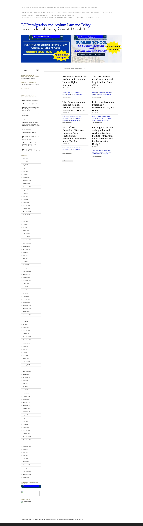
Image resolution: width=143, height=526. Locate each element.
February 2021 (26, 299)
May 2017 (25, 424)
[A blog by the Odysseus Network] (31, 488)
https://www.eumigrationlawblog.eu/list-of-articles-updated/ (78, 12)
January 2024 (26, 208)
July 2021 (25, 286)
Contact (74, 10)
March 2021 (26, 296)
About (24, 5)
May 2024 (25, 199)
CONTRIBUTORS (85, 10)
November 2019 (27, 340)
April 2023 (25, 227)
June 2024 (25, 196)
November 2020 (27, 308)
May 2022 (25, 258)
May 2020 (25, 321)
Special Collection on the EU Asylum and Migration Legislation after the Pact (47, 17)
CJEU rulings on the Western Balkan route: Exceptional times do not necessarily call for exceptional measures (59, 7)
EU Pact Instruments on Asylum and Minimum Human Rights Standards (74, 80)
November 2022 (27, 243)
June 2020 (25, 318)
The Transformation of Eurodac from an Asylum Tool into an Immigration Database (74, 106)
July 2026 (25, 158)
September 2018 (27, 377)
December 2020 (27, 305)
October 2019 (26, 343)
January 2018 (26, 399)
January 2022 (26, 268)
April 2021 (25, 293)
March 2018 (26, 393)
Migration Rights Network (29, 132)
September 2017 (27, 411)
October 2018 (26, 374)
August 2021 (26, 283)
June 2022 (25, 255)
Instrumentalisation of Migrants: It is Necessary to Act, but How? (103, 106)
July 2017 (25, 418)
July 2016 (25, 449)
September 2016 (27, 446)
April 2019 (25, 355)
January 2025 (26, 177)
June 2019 (25, 349)
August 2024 (26, 190)
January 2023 (26, 236)
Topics (98, 17)
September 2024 (27, 186)
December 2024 (27, 180)
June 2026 (25, 161)
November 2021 (27, 274)
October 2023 (26, 215)
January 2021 (26, 302)
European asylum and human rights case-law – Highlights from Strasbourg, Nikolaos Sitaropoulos (31, 124)
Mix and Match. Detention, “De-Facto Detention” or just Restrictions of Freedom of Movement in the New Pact (74, 134)
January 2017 (26, 433)
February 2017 (26, 430)
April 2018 (25, 390)
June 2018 (25, 383)
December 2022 (27, 240)
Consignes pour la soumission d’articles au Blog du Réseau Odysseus (45, 10)
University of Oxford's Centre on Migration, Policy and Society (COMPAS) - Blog (31, 138)
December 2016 (27, 436)
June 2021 (25, 290)
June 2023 (25, 221)
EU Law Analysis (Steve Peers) (31, 103)
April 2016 (25, 458)
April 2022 (25, 261)
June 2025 (25, 171)
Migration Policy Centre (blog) (30, 100)
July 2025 (25, 168)
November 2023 (27, 211)
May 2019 (25, 352)
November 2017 (27, 405)
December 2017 (27, 402)
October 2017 (26, 408)
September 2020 (27, 314)
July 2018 (25, 380)
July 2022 (25, 252)
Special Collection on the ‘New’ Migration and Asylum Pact (55, 15)
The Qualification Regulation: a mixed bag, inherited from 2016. (102, 80)
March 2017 (26, 427)
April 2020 (25, 324)
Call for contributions (37, 5)
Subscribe (80, 17)
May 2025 (25, 174)
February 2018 (26, 396)
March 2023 (26, 230)
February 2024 (26, 205)
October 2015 (26, 477)
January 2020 (26, 333)
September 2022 (27, 249)
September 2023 (27, 218)
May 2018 (25, 386)
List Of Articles (107, 12)
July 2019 (25, 346)
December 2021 (27, 271)
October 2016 (26, 443)
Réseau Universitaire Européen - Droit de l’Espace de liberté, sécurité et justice (31, 109)
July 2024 (25, 193)
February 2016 (26, 464)
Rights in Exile (26, 119)
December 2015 (27, 471)
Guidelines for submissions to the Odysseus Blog (38, 12)
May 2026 (25, 165)
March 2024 (26, 202)
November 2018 (27, 371)
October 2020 (26, 311)
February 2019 (26, 361)
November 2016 (27, 440)
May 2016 (25, 455)
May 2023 (25, 224)
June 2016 (25, 452)
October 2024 (26, 183)
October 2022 (26, 246)
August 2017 (26, 414)
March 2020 (26, 327)
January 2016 (26, 468)
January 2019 (26, 364)
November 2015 (27, 474)
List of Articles (27, 15)
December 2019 (27, 336)
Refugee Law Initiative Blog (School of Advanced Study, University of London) (29, 144)
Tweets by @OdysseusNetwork (30, 84)
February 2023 (26, 233)
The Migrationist (27, 129)
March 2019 (26, 358)
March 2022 (26, 265)
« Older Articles (67, 161)
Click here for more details (28, 78)
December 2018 (27, 368)
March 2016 (26, 461)
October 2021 (26, 277)
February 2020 (26, 330)
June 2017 (25, 421)
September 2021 (27, 280)
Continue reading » (67, 97)
